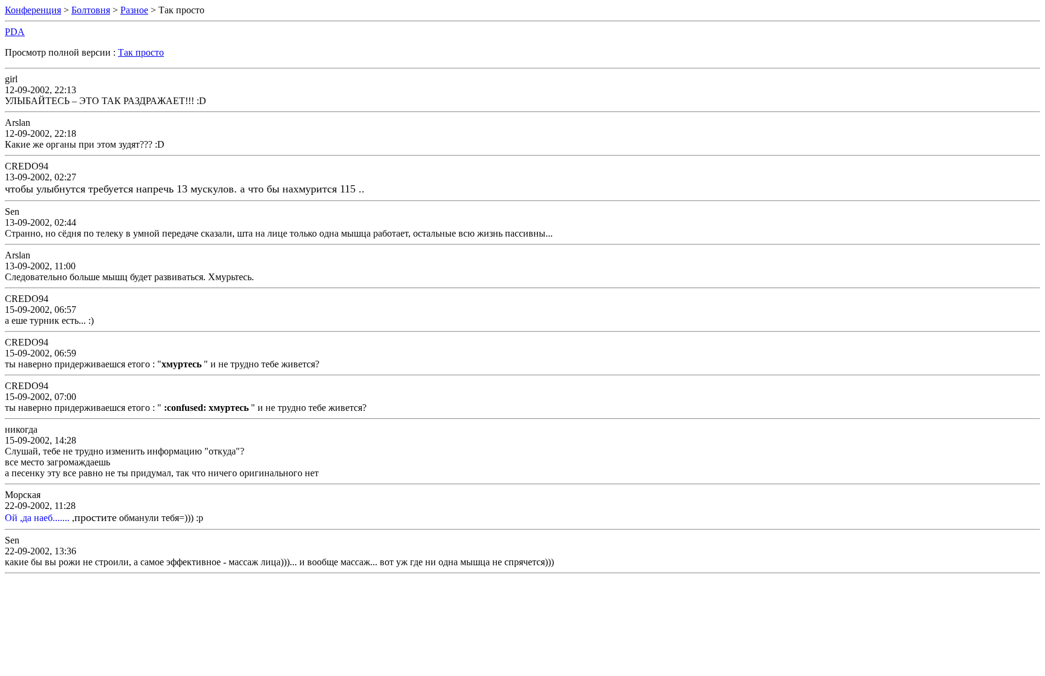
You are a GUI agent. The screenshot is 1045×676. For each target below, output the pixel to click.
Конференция (33, 10)
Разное (134, 10)
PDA (15, 32)
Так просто (141, 52)
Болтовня (90, 10)
